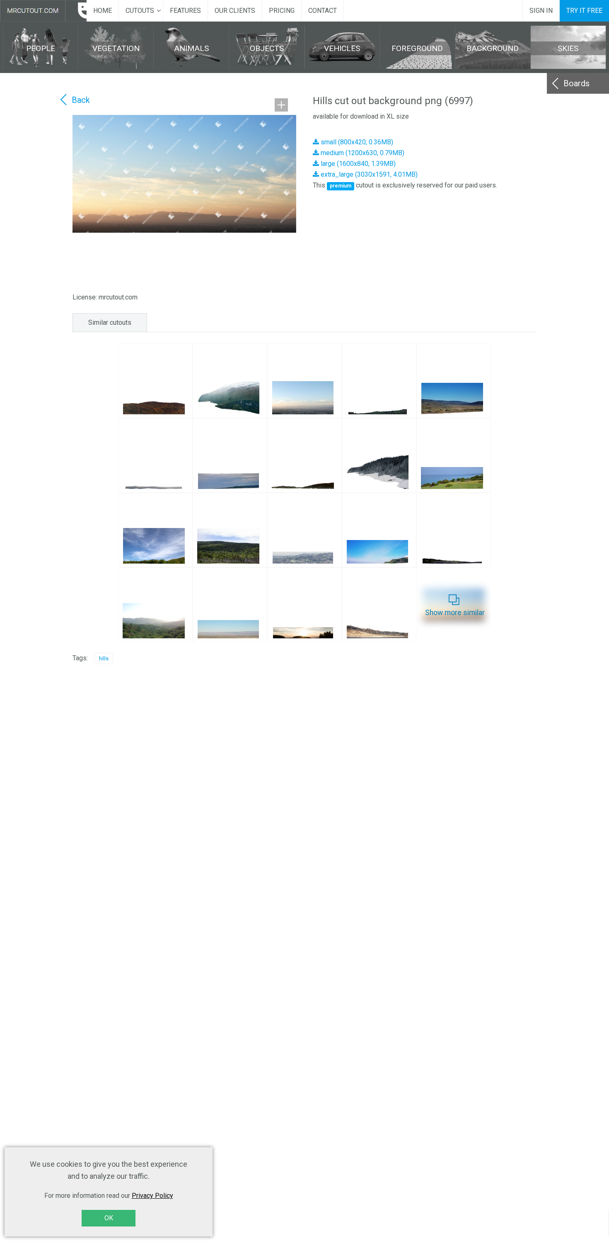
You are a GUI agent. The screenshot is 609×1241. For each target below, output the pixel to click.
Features (185, 11)
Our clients (235, 11)
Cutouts (140, 11)
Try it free (584, 11)
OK (108, 1218)
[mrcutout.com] (43, 11)
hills (104, 658)
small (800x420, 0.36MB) (356, 142)
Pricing (282, 11)
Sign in (541, 11)
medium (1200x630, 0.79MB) (361, 153)
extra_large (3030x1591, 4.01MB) (368, 174)
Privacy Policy (152, 1196)
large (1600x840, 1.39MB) (357, 164)
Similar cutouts (109, 322)
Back (81, 100)
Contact (322, 11)
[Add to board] (281, 105)
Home (102, 11)
